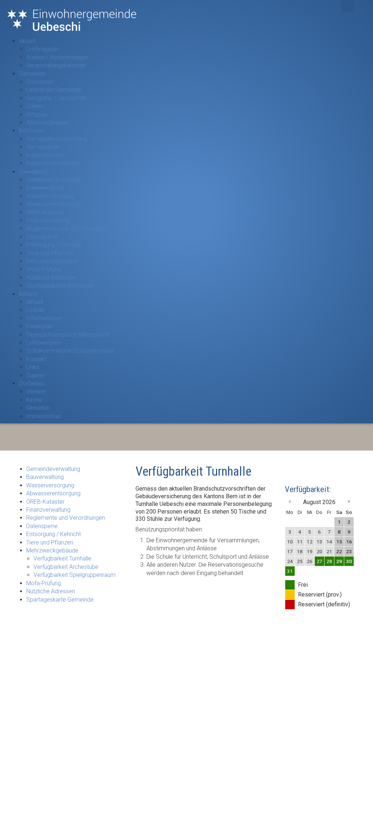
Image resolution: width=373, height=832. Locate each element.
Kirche (34, 399)
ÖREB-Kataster (45, 212)
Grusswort (39, 81)
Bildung (28, 293)
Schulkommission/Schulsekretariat (70, 350)
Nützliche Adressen (50, 277)
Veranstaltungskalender (56, 65)
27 (319, 561)
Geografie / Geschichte (56, 98)
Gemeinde (32, 73)
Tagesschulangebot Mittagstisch (67, 334)
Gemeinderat (42, 146)
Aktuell (27, 40)
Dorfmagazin (42, 48)
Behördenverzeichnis (52, 163)
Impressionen (43, 416)
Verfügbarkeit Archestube (66, 566)
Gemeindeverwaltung (53, 179)
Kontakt (36, 359)
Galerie (35, 375)
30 (349, 561)
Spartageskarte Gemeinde (60, 285)
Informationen (44, 318)
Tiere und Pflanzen (49, 253)
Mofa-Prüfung (43, 269)
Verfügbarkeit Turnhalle (62, 558)
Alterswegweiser (47, 122)
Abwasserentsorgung (53, 204)
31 (290, 571)
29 (339, 561)
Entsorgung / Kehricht (53, 244)
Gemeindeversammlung (56, 138)
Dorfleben (31, 383)
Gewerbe (38, 407)
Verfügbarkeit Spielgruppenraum (74, 574)
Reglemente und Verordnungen (65, 228)
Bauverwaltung (45, 187)
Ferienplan (39, 326)
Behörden (31, 130)
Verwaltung (33, 171)
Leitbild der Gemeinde (54, 89)
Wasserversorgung (50, 196)
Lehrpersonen (43, 342)
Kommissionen (45, 155)
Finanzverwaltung (48, 220)
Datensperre (42, 236)
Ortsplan (36, 114)
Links (32, 367)
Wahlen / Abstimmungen (57, 57)
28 (329, 561)
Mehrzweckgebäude (52, 261)
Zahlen (34, 106)
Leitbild (35, 309)
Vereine (36, 391)
